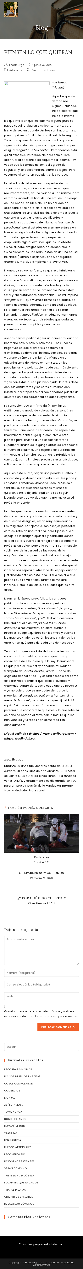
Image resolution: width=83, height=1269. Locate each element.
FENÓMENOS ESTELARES (19, 1161)
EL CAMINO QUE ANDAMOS (21, 1182)
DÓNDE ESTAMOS (15, 1119)
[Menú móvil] (77, 9)
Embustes (41, 857)
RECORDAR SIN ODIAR (18, 1069)
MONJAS (9, 1098)
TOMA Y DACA (13, 1112)
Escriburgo (16, 65)
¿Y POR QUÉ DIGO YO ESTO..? (41, 898)
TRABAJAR (11, 1133)
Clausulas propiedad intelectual (41, 1244)
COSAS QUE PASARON (18, 1083)
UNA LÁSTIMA (12, 1140)
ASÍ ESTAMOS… (14, 1105)
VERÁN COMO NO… (16, 1168)
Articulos (15, 70)
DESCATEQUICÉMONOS (19, 1204)
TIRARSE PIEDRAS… (16, 1190)
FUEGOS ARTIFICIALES (18, 1147)
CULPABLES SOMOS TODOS (41, 873)
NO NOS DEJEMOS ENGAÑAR (22, 1076)
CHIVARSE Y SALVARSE (18, 1197)
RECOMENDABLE (14, 1154)
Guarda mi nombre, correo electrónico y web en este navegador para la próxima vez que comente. (41, 1013)
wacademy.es (41, 1264)
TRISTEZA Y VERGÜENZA (19, 1175)
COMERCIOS (12, 1090)
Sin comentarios (44, 70)
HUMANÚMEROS (14, 1126)
